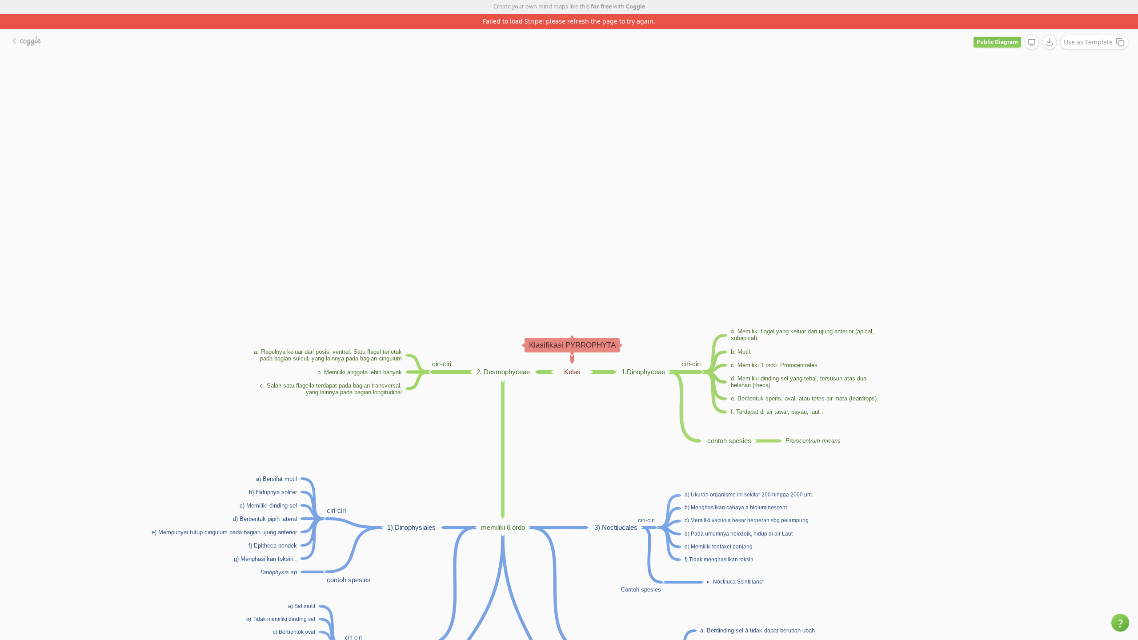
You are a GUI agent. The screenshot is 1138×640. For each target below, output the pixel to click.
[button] (1120, 623)
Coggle (635, 6)
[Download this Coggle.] (1049, 42)
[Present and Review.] (1032, 43)
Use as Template (1088, 42)
